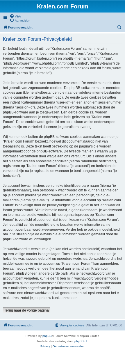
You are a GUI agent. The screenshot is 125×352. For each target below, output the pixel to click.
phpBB (47, 335)
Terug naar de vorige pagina (26, 310)
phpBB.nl (80, 341)
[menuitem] (15, 16)
